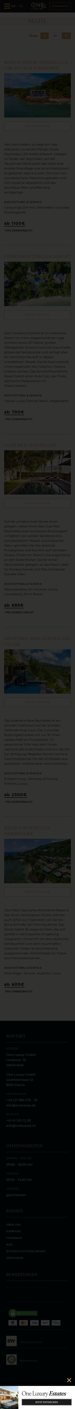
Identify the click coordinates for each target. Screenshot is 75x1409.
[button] (69, 1380)
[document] (37, 704)
